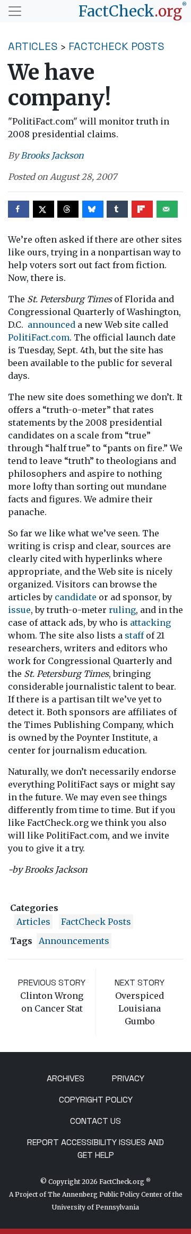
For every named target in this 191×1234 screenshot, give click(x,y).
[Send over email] (167, 209)
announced (51, 324)
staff (134, 635)
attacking (150, 622)
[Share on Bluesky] (92, 209)
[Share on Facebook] (18, 209)
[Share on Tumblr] (117, 209)
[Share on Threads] (68, 209)
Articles (33, 46)
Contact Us (95, 1121)
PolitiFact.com (39, 337)
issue (19, 609)
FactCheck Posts (116, 46)
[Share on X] (43, 209)
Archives (65, 1078)
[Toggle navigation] (15, 11)
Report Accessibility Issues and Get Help (95, 1149)
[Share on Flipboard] (142, 209)
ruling (122, 609)
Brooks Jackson (52, 155)
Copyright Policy (96, 1099)
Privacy (128, 1078)
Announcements (74, 940)
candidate (76, 597)
